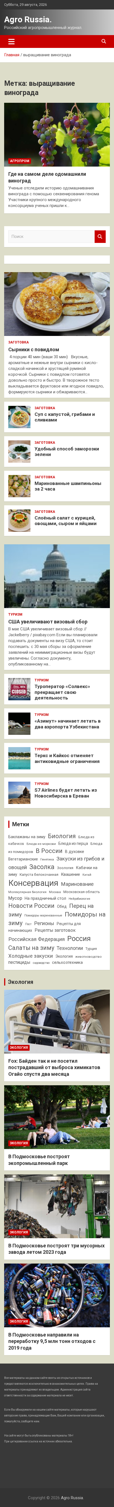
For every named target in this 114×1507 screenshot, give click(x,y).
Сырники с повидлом (33, 349)
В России (49, 850)
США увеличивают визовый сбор (47, 622)
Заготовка (18, 342)
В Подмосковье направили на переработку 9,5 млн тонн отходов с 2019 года (51, 1341)
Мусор (15, 898)
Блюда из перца (73, 843)
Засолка (42, 867)
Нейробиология (79, 899)
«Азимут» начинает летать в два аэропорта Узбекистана (68, 723)
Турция (91, 949)
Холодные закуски (30, 956)
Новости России (31, 905)
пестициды (19, 962)
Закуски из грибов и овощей (56, 863)
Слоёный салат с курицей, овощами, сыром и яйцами (66, 520)
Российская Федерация (36, 939)
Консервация (33, 883)
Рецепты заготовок (55, 930)
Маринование (77, 884)
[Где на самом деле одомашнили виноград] (57, 135)
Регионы (44, 923)
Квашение (70, 874)
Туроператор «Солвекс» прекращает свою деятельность (62, 692)
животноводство (88, 957)
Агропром (19, 161)
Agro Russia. (28, 19)
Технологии (70, 948)
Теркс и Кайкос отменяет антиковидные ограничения (67, 758)
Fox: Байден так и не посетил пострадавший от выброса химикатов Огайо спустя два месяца (54, 1067)
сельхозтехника (67, 962)
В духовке (74, 851)
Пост (28, 924)
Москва (55, 892)
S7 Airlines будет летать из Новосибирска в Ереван (66, 792)
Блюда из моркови (41, 844)
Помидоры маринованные (43, 915)
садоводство (41, 963)
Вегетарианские (23, 859)
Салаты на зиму (31, 947)
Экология (64, 956)
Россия (79, 938)
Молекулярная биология (27, 892)
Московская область (81, 892)
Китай (86, 875)
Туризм (15, 614)
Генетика (47, 859)
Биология (62, 836)
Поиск (100, 236)
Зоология (65, 868)
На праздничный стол (45, 898)
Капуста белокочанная (39, 874)
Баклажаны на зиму (26, 837)
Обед (62, 906)
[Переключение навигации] (11, 41)
